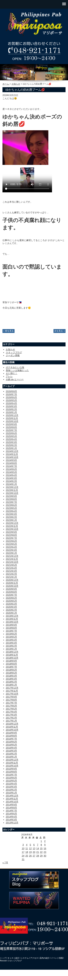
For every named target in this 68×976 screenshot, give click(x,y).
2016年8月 (11, 735)
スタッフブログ (14, 352)
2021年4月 (11, 568)
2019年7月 (11, 631)
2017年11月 (12, 690)
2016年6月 (11, 741)
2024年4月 (11, 475)
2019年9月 (11, 625)
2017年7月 (11, 702)
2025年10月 (12, 421)
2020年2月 (11, 610)
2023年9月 (11, 496)
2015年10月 (12, 765)
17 (23, 852)
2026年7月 (11, 394)
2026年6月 (11, 397)
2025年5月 (11, 436)
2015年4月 (11, 783)
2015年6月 (11, 777)
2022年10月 (12, 529)
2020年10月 (12, 586)
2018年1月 (11, 684)
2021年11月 (12, 559)
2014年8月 (11, 807)
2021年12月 (12, 556)
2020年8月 (11, 592)
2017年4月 (11, 711)
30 (45, 855)
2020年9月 (11, 589)
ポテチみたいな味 (15, 367)
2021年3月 (11, 571)
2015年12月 (12, 759)
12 (30, 848)
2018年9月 (11, 661)
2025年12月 (12, 415)
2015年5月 (11, 780)
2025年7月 (11, 430)
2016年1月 (11, 756)
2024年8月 (11, 463)
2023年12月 (12, 487)
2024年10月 (12, 457)
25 (26, 855)
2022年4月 (11, 547)
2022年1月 (11, 553)
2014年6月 (11, 813)
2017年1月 (11, 720)
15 (41, 848)
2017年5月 (11, 708)
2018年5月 (11, 673)
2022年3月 (11, 550)
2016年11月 (12, 726)
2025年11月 (12, 418)
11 (26, 848)
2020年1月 (11, 613)
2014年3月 (11, 819)
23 (45, 852)
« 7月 (5, 862)
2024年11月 (12, 454)
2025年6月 (11, 433)
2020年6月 (11, 598)
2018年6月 (11, 670)
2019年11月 (12, 619)
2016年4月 (11, 747)
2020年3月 (11, 607)
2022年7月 (11, 538)
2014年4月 (11, 816)
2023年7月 (11, 502)
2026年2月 (11, 409)
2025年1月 (11, 448)
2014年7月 (11, 810)
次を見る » (59, 331)
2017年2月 (11, 717)
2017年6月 (11, 705)
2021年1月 (11, 577)
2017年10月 (12, 693)
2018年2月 (11, 682)
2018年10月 (12, 658)
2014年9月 (11, 804)
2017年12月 (12, 687)
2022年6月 (11, 541)
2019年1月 (11, 649)
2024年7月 (11, 466)
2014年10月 (12, 801)
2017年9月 (11, 696)
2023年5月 (11, 508)
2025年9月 (11, 424)
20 (34, 852)
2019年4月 (11, 640)
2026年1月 (11, 412)
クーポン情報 (13, 355)
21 (37, 852)
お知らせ (16, 84)
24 (23, 855)
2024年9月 (11, 460)
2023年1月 (11, 520)
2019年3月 (11, 643)
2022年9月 (11, 532)
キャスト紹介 (13, 958)
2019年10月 (12, 622)
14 (37, 848)
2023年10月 (12, 493)
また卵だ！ (11, 373)
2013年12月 (12, 822)
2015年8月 (11, 771)
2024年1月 (11, 484)
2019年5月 (11, 637)
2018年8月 (11, 664)
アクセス (34, 958)
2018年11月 (12, 655)
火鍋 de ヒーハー (15, 379)
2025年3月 (11, 442)
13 (34, 848)
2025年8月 (11, 427)
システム (25, 958)
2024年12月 (12, 451)
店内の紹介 (45, 958)
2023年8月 (11, 499)
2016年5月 (11, 744)
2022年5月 (11, 544)
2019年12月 (12, 616)
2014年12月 (12, 795)
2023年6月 (11, 505)
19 (30, 852)
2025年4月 (11, 439)
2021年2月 (11, 574)
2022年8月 (11, 535)
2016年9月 (11, 732)
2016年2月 (11, 753)
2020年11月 (12, 583)
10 (23, 848)
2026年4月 (11, 403)
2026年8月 (11, 391)
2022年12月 (12, 523)
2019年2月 (11, 646)
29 (41, 855)
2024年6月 (11, 469)
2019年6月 (11, 634)
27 (34, 855)
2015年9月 (11, 768)
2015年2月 (11, 789)
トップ (3, 958)
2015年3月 (11, 786)
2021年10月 (12, 562)
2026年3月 (11, 406)
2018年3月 (11, 679)
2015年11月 (12, 762)
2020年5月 (11, 601)
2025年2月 (11, 445)
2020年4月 (11, 604)
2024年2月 (11, 481)
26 (30, 855)
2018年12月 (12, 652)
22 (41, 852)
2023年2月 (11, 517)
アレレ (9, 376)
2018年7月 (11, 667)
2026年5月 (11, 400)
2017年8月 (11, 699)
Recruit (3, 961)
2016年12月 (12, 723)
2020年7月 (11, 595)
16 (45, 848)
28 (37, 855)
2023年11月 (12, 490)
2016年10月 (12, 729)
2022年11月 (12, 526)
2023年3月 (11, 514)
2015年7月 (11, 774)
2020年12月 (12, 580)
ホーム (6, 84)
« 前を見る (8, 331)
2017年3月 (11, 714)
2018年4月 (11, 676)
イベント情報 (57, 958)
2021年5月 (11, 565)
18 (26, 852)
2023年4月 (11, 511)
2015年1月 (11, 792)
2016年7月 (11, 738)
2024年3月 (11, 478)
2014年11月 (12, 798)
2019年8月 (11, 628)
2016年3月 (11, 750)
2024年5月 (11, 472)
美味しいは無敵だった (17, 370)
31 (23, 859)
